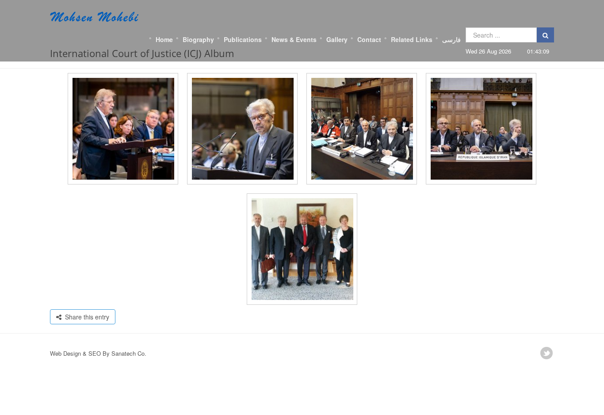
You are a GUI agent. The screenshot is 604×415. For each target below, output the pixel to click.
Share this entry (85, 316)
